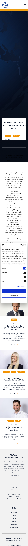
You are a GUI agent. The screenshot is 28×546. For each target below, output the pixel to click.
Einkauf (14, 515)
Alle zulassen (14, 291)
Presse (14, 521)
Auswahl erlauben (14, 295)
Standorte (14, 524)
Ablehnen (14, 300)
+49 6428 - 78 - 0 (13, 487)
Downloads (14, 512)
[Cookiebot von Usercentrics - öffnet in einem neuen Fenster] (20, 245)
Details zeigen (20, 286)
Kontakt (14, 518)
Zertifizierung (14, 527)
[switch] (24, 273)
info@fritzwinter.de (14, 490)
